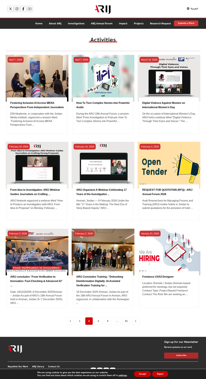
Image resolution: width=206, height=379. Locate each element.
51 (126, 321)
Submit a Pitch (186, 23)
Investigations (76, 24)
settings (123, 375)
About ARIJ (55, 24)
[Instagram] (17, 9)
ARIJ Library (38, 367)
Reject (160, 373)
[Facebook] (23, 9)
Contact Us (54, 367)
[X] (10, 9)
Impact (123, 24)
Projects (139, 24)
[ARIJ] (15, 349)
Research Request (160, 24)
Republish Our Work (18, 367)
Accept (142, 373)
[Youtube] (30, 9)
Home (38, 24)
